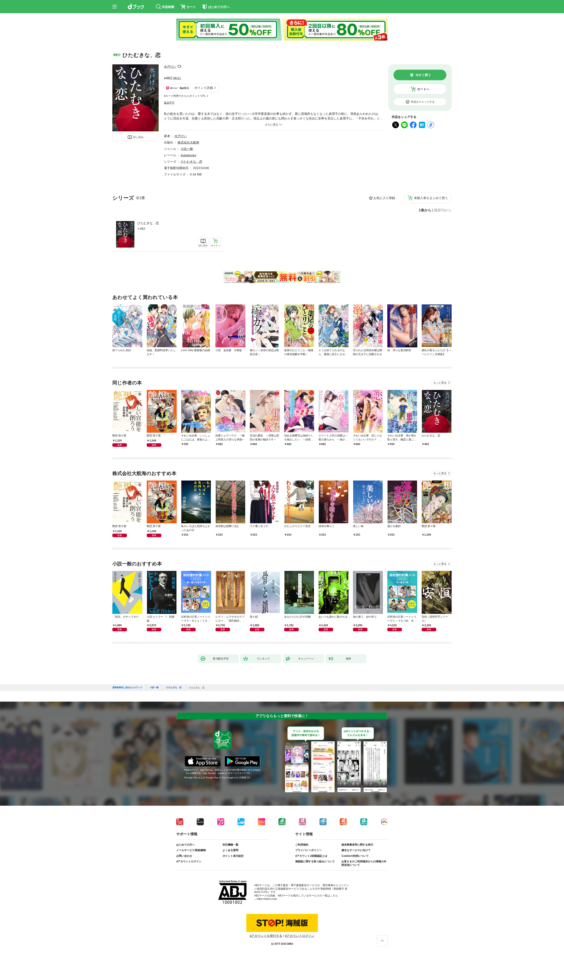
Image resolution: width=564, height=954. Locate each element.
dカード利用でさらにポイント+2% (184, 95)
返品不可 (169, 102)
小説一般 (187, 149)
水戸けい (170, 66)
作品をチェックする (423, 101)
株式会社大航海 (188, 142)
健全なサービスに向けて (356, 850)
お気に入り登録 (384, 198)
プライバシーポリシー (308, 850)
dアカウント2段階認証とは (311, 855)
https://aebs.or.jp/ (267, 898)
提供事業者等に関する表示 (357, 844)
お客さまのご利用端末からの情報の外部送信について (363, 863)
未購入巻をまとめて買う (431, 198)
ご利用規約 (301, 844)
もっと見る (440, 382)
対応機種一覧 (230, 844)
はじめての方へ (185, 844)
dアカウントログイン (189, 861)
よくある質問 (230, 850)
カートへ (423, 89)
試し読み (138, 137)
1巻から (425, 210)
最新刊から (443, 210)
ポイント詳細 (203, 87)
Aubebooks (188, 155)
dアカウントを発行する (266, 935)
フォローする (179, 66)
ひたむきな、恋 (148, 223)
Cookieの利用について (355, 855)
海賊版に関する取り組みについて (315, 861)
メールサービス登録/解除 (191, 850)
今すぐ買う (423, 75)
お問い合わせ (184, 855)
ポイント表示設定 (233, 855)
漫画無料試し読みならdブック (127, 687)
